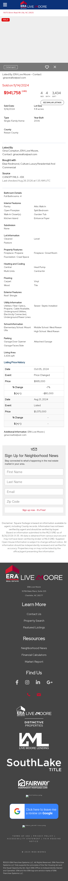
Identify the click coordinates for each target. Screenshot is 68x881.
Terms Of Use (21, 836)
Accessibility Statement (23, 839)
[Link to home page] (34, 4)
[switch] (47, 67)
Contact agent (11, 67)
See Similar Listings (52, 102)
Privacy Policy (43, 836)
